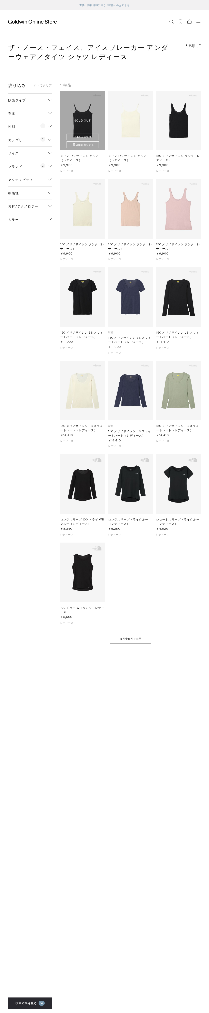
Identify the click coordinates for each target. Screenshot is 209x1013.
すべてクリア (42, 85)
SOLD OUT (82, 120)
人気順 (190, 46)
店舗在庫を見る (85, 144)
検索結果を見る (29, 1003)
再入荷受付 (84, 136)
